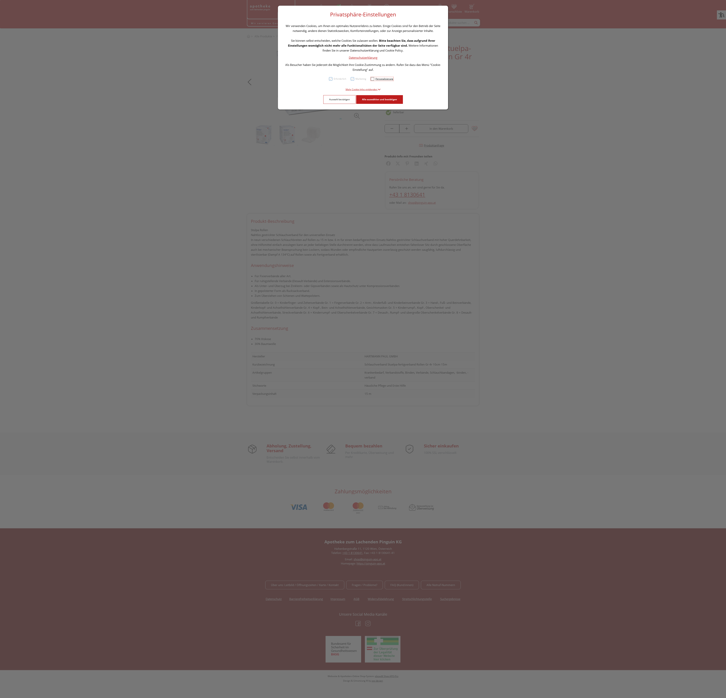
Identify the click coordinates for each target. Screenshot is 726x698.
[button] (363, 89)
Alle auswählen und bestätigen (379, 99)
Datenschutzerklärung (363, 57)
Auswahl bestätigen (339, 99)
